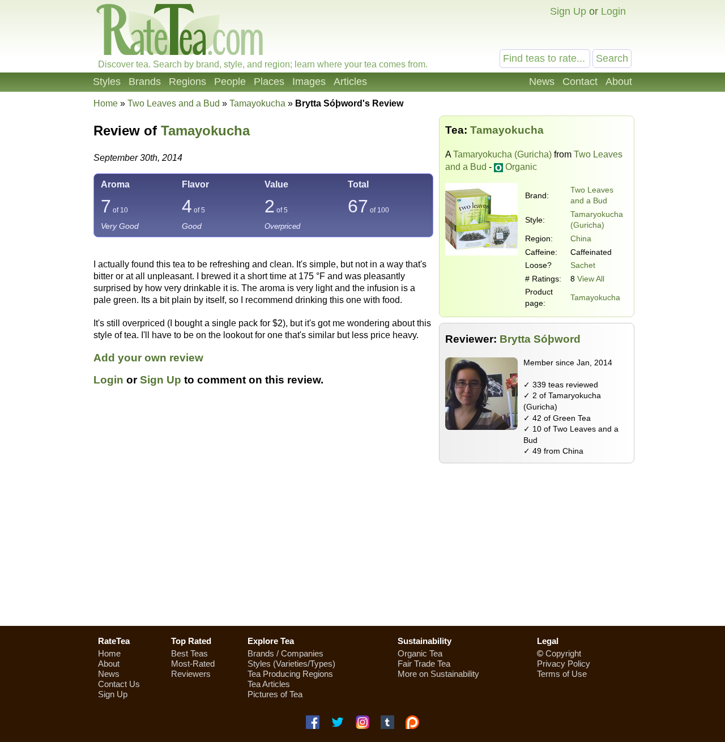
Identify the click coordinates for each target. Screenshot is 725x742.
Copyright (563, 653)
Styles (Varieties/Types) (291, 663)
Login (613, 11)
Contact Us (119, 684)
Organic (521, 167)
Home (105, 103)
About (618, 81)
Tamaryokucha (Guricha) (502, 154)
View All (590, 278)
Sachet (582, 265)
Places (269, 81)
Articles (350, 81)
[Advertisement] (362, 536)
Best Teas (189, 653)
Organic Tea (420, 653)
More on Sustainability (438, 674)
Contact (580, 81)
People (230, 81)
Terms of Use (562, 674)
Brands (145, 81)
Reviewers (191, 674)
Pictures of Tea (275, 694)
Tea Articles (269, 684)
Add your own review (148, 358)
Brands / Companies (285, 653)
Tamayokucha (595, 297)
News (542, 81)
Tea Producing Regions (290, 674)
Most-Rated (193, 663)
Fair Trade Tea (424, 663)
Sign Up (568, 11)
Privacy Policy (563, 663)
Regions (187, 81)
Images (309, 81)
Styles (107, 81)
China (580, 238)
